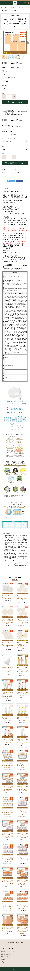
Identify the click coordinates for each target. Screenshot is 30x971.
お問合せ (3, 962)
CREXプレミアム (19, 7)
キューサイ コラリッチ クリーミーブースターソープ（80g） (7, 597)
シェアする (20, 180)
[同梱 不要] (15, 89)
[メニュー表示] (25, 3)
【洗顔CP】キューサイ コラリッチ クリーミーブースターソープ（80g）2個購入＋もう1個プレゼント (22, 645)
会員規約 (3, 959)
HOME (2, 7)
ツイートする (11, 180)
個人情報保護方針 (5, 954)
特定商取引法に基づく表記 (8, 951)
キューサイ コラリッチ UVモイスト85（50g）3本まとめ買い (22, 719)
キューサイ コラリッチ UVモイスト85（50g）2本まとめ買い (7, 719)
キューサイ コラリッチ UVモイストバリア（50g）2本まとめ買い (7, 741)
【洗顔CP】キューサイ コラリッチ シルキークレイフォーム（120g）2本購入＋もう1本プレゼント (7, 695)
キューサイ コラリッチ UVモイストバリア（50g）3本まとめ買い (22, 694)
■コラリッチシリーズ (9, 7)
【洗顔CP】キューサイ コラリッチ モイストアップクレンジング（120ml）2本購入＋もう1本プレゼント (22, 670)
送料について (4, 957)
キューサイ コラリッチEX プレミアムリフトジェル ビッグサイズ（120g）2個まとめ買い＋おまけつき (22, 930)
